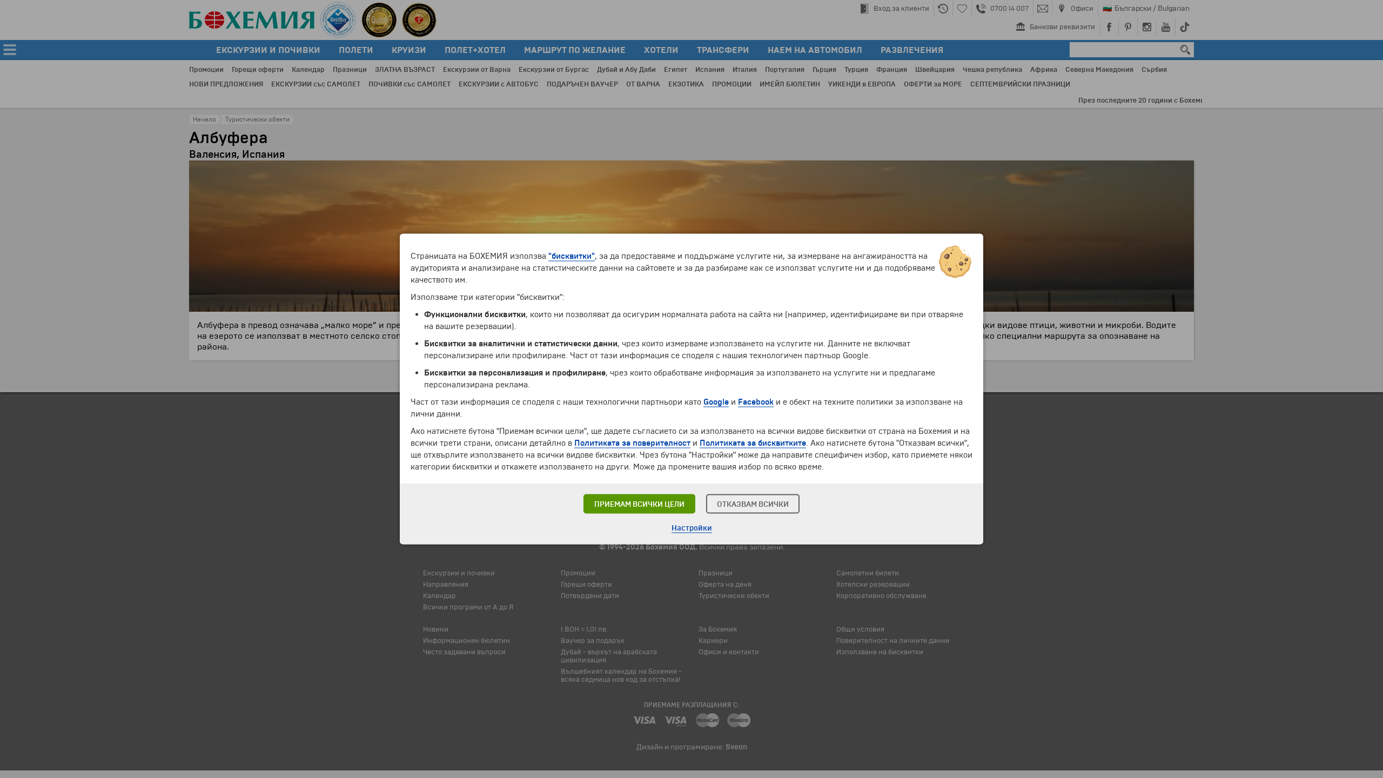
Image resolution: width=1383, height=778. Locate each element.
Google (716, 402)
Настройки (692, 528)
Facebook (756, 402)
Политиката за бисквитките (753, 443)
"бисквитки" (571, 256)
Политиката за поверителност (632, 443)
